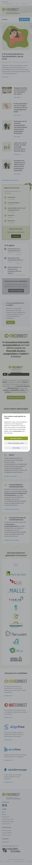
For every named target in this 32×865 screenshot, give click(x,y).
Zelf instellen (16, 448)
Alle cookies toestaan (16, 438)
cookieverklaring (17, 431)
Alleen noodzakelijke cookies (16, 443)
